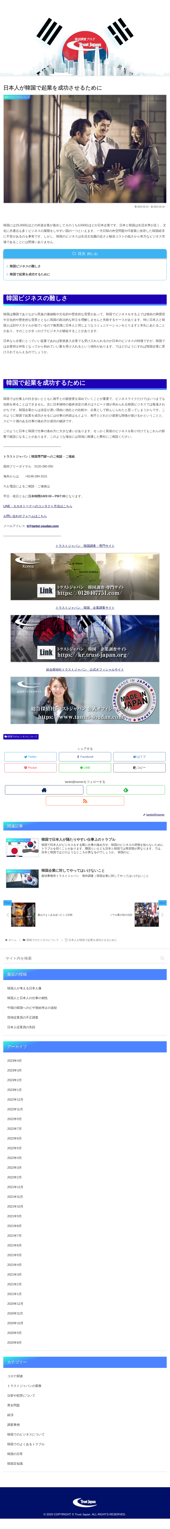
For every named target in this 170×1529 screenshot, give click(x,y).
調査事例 (13, 1424)
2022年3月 (14, 1167)
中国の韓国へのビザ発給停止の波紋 (32, 1007)
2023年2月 (14, 1080)
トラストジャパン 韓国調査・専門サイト (85, 546)
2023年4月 (14, 1060)
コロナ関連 (15, 1376)
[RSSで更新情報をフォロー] (85, 800)
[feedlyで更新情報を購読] (126, 789)
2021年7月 (14, 1235)
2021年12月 (15, 1187)
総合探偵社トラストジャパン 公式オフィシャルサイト (85, 669)
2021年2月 (14, 1284)
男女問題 (13, 1405)
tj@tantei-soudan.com (43, 526)
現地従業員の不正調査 (22, 1017)
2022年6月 (14, 1138)
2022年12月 (15, 1099)
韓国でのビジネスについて (22, 736)
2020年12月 (15, 1303)
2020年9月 (14, 1333)
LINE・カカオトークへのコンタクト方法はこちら (37, 506)
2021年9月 (14, 1216)
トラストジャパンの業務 (24, 1386)
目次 (81, 254)
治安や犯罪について (21, 1395)
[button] (162, 958)
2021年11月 (15, 1196)
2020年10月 (15, 1323)
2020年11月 (15, 1313)
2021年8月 (14, 1226)
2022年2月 (14, 1177)
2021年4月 (14, 1265)
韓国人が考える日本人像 (24, 988)
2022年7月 (14, 1128)
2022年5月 (14, 1148)
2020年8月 (14, 1342)
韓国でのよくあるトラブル (26, 1444)
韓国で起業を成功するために (30, 274)
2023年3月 (14, 1070)
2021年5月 (14, 1255)
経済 (10, 1415)
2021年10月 (15, 1206)
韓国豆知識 (15, 1463)
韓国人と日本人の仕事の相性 (27, 998)
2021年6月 (14, 1245)
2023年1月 (14, 1090)
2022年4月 (14, 1158)
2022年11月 (15, 1109)
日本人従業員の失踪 (21, 1027)
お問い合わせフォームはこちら (25, 516)
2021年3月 (14, 1274)
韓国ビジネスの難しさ (25, 266)
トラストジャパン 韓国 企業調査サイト (85, 607)
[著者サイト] (44, 789)
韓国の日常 (15, 1454)
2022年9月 (14, 1119)
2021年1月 (14, 1294)
